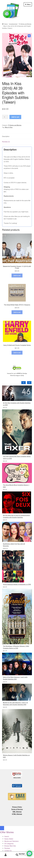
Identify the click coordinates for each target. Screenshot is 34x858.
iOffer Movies (7, 832)
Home (6, 24)
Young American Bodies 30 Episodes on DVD (17, 584)
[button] (29, 35)
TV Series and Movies (25, 24)
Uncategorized (13, 24)
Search (17, 855)
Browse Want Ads (10, 846)
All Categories (9, 843)
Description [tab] (5, 136)
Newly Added (8, 839)
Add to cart (15, 117)
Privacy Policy (17, 807)
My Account (5, 855)
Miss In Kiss (9, 127)
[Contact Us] (29, 853)
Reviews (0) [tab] (6, 142)
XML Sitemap (17, 812)
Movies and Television (11, 841)
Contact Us (8, 851)
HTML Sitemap (17, 814)
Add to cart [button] (17, 275)
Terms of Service (17, 809)
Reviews (7, 848)
